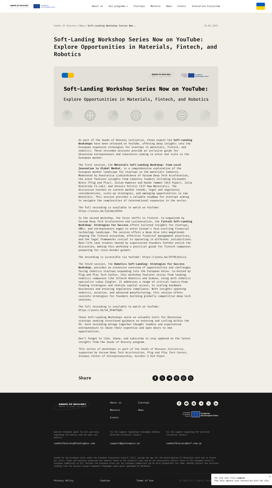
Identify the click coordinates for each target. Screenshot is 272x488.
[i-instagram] (194, 403)
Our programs (117, 6)
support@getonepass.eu (125, 443)
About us (97, 6)
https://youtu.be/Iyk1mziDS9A (100, 211)
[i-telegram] (201, 403)
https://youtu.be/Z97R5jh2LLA (164, 257)
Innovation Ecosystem (206, 6)
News (169, 6)
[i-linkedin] (216, 403)
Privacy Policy (64, 480)
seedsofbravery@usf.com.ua (184, 443)
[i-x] (208, 403)
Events (182, 6)
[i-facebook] (179, 403)
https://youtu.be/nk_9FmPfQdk (100, 310)
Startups (139, 6)
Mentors (156, 6)
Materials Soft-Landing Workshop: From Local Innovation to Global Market (129, 166)
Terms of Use (144, 480)
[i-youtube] (186, 403)
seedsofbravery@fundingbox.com (74, 443)
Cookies (105, 480)
